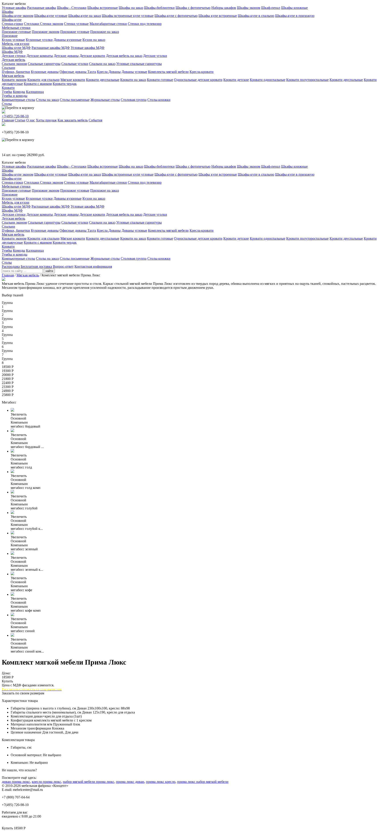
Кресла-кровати (202, 72)
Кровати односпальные (267, 80)
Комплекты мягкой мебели (168, 72)
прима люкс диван (130, 782)
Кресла (102, 72)
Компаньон (19, 422)
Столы (7, 104)
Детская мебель (13, 60)
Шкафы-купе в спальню (256, 16)
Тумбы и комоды (14, 96)
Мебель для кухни (15, 44)
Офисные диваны (73, 72)
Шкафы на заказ (131, 8)
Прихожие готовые (16, 32)
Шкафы (7, 12)
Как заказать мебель (73, 120)
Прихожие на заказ (104, 32)
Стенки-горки (12, 24)
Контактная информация (93, 266)
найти (49, 271)
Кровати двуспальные (102, 80)
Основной (18, 418)
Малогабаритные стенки (108, 24)
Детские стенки (14, 56)
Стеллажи (32, 24)
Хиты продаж (46, 120)
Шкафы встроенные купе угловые (128, 16)
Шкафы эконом (248, 8)
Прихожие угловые (74, 32)
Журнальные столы (105, 100)
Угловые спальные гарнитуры (139, 64)
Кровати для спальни (43, 80)
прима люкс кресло (160, 782)
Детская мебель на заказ (124, 56)
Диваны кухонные (68, 40)
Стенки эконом (51, 24)
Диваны (114, 72)
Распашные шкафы (41, 8)
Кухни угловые (13, 40)
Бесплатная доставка (36, 266)
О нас (30, 120)
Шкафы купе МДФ (16, 48)
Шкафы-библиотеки (159, 8)
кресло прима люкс (46, 782)
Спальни (8, 68)
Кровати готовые (160, 80)
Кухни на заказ (93, 40)
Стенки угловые (76, 24)
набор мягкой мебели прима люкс (88, 782)
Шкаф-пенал (270, 8)
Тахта (91, 72)
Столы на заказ (47, 100)
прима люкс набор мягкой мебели (202, 782)
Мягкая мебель (13, 76)
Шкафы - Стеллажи (71, 8)
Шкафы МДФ (12, 52)
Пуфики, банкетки (16, 72)
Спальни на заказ (102, 64)
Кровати (8, 88)
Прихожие (10, 36)
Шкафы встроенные (102, 8)
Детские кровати (92, 56)
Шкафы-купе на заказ (84, 16)
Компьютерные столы (18, 100)
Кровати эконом (14, 80)
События (95, 120)
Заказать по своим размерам (23, 693)
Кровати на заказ (133, 80)
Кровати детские (236, 80)
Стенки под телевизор (145, 24)
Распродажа (11, 266)
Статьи (20, 120)
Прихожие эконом (45, 32)
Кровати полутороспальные (307, 80)
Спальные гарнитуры (44, 64)
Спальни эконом (14, 64)
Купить (7, 681)
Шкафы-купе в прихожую (294, 16)
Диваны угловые (134, 72)
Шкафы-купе (12, 20)
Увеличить (19, 414)
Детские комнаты (39, 56)
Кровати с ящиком (38, 84)
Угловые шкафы (14, 8)
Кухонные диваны (45, 72)
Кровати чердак (65, 84)
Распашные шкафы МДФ (51, 48)
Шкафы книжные (294, 8)
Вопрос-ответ (63, 266)
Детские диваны (66, 56)
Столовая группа (133, 100)
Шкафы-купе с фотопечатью (176, 16)
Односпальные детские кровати (198, 80)
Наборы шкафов (223, 8)
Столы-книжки (158, 100)
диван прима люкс (16, 782)
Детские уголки (155, 56)
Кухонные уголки (39, 40)
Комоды (19, 92)
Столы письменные (75, 100)
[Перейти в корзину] (18, 108)
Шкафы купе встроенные (217, 16)
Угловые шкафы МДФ (87, 48)
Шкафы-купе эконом (17, 16)
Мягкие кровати (72, 80)
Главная (8, 120)
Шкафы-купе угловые (50, 16)
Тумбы (7, 92)
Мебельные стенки (16, 28)
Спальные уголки (74, 64)
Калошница (35, 92)
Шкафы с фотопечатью (193, 8)
